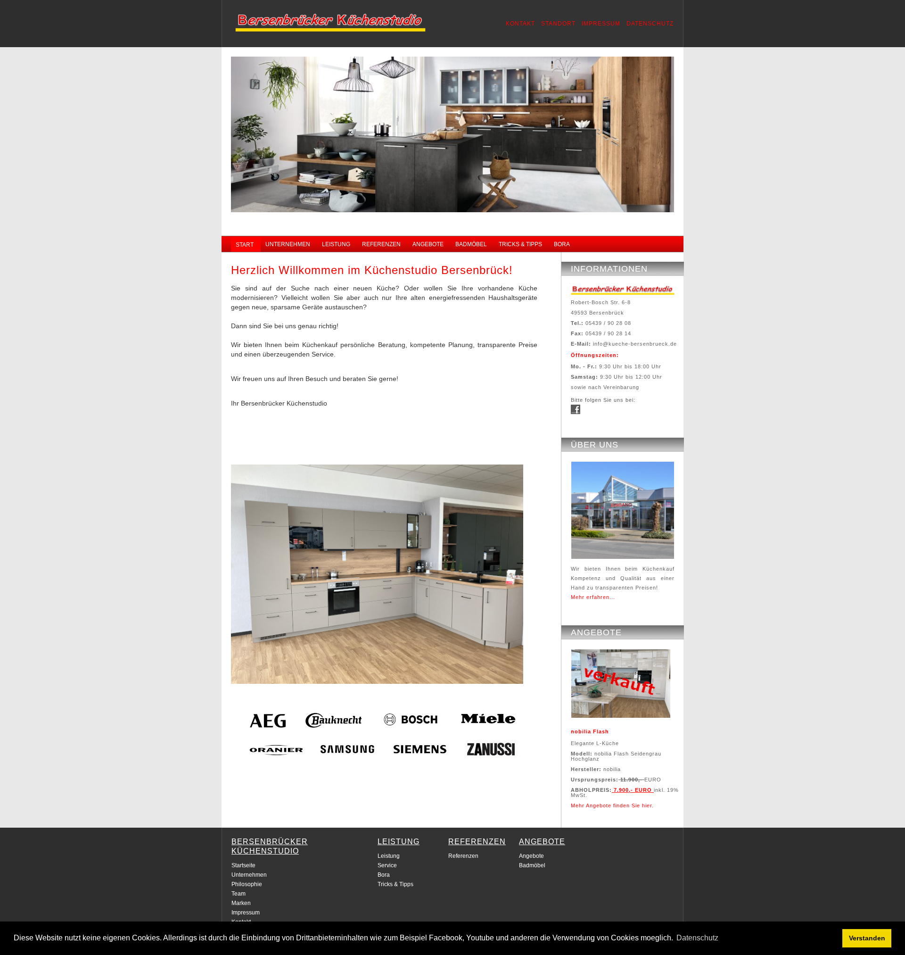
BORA (562, 244)
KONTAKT (520, 23)
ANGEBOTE (428, 244)
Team (238, 893)
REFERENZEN (381, 244)
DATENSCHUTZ (650, 23)
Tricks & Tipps (395, 884)
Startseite (243, 865)
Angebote (531, 856)
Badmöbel (532, 865)
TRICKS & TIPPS (520, 244)
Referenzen (463, 856)
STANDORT (558, 23)
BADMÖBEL (471, 244)
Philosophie (246, 884)
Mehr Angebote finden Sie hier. (612, 805)
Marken (241, 903)
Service (387, 865)
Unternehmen (249, 875)
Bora (384, 875)
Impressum (245, 912)
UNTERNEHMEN (287, 244)
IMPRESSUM (601, 23)
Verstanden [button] (867, 938)
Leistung (389, 856)
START (245, 244)
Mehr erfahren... (593, 597)
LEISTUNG (336, 244)
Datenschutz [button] (697, 938)
